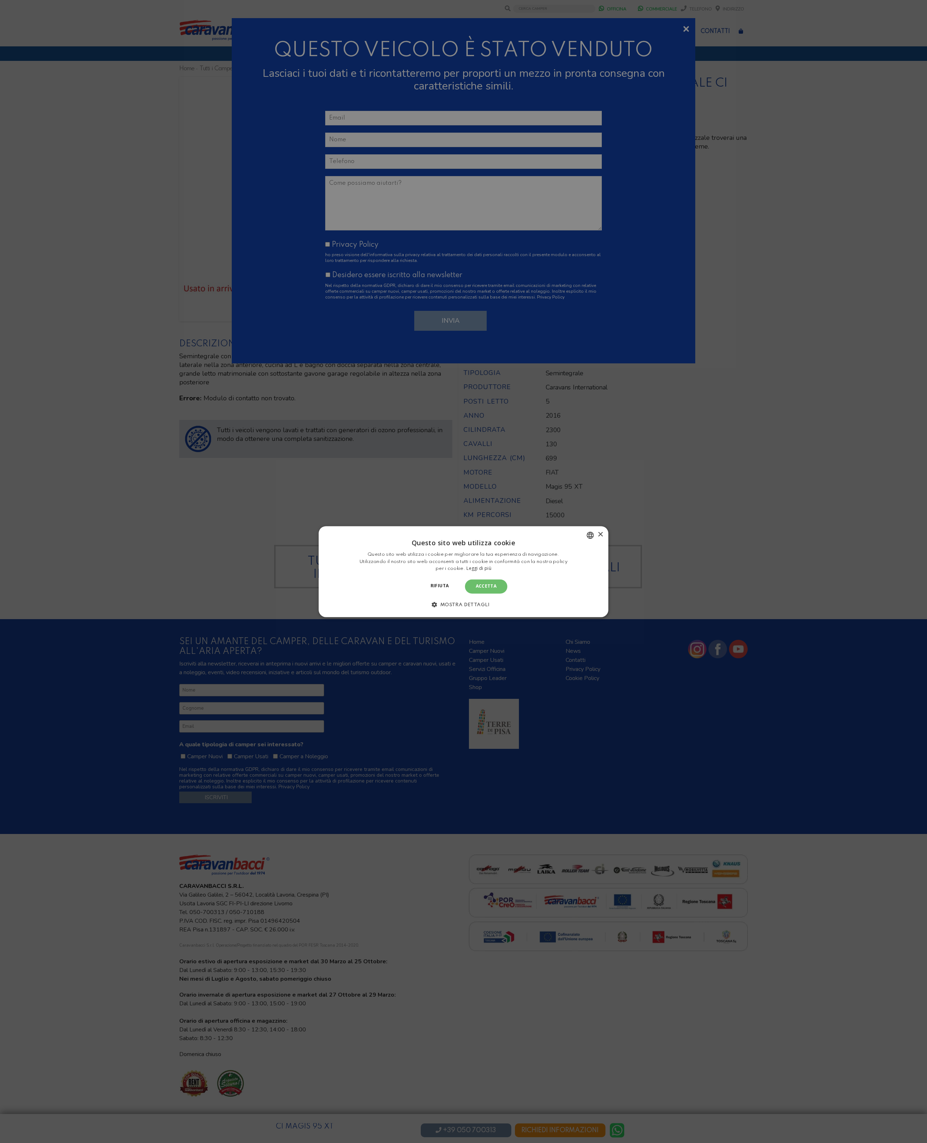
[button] (463, 604)
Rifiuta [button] (440, 586)
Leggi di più (478, 569)
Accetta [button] (486, 586)
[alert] (463, 571)
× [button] (600, 534)
